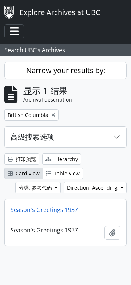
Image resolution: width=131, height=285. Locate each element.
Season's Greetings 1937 (44, 210)
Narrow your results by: (65, 70)
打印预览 (25, 159)
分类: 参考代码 (36, 187)
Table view (66, 173)
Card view (27, 173)
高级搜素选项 (32, 137)
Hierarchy (65, 159)
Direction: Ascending (93, 187)
